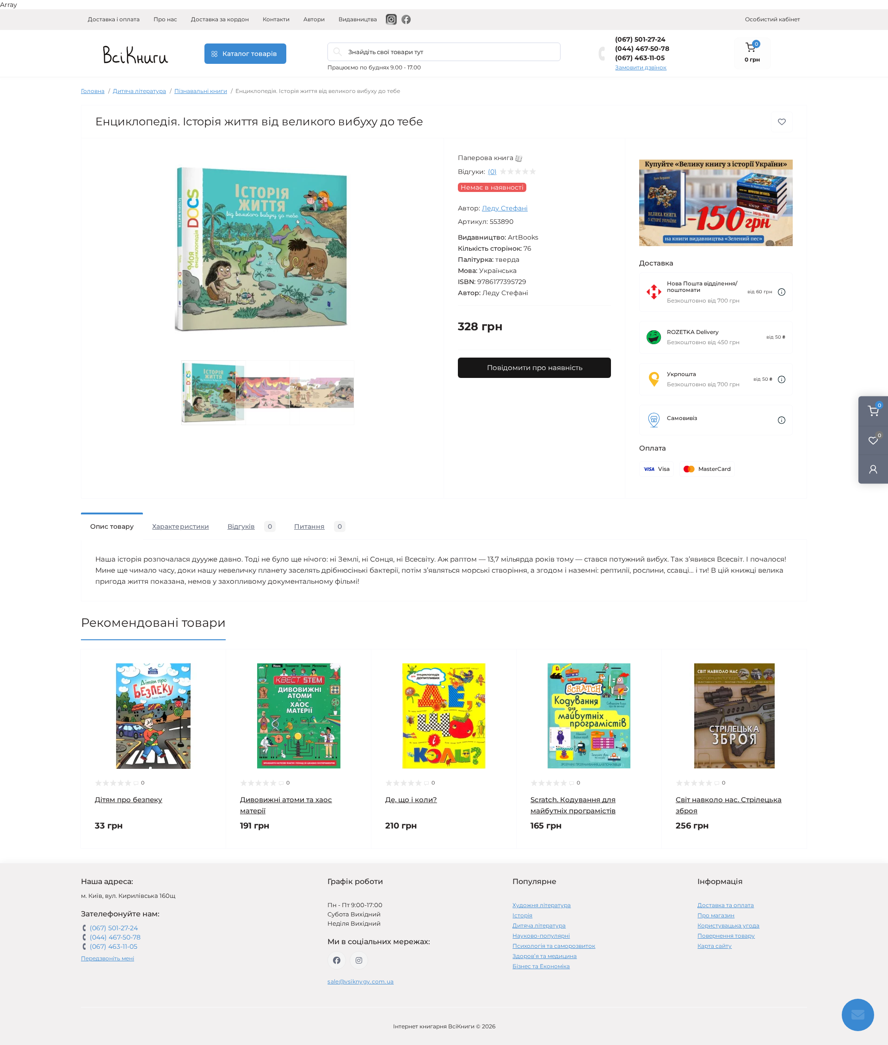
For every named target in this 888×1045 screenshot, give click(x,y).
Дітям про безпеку (128, 799)
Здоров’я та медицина (544, 955)
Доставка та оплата (725, 905)
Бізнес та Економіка (541, 966)
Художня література (541, 905)
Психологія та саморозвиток (553, 945)
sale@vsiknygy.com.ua (360, 981)
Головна (93, 90)
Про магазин (715, 915)
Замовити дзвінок (640, 67)
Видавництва (358, 19)
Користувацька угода (728, 925)
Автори (314, 19)
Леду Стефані (505, 208)
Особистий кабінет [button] (772, 19)
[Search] (337, 52)
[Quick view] (212, 663)
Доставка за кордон (220, 19)
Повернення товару (726, 935)
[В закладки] (782, 121)
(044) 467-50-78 (642, 48)
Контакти (276, 19)
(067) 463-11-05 (640, 58)
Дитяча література (139, 90)
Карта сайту (714, 945)
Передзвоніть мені (107, 958)
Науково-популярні (541, 935)
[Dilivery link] (781, 292)
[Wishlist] (212, 681)
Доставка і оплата (114, 19)
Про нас (165, 19)
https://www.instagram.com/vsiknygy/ (359, 960)
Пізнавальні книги (200, 90)
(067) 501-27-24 (640, 39)
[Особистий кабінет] (873, 469)
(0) (492, 171)
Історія (522, 915)
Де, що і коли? (411, 799)
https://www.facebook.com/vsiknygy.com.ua (336, 960)
